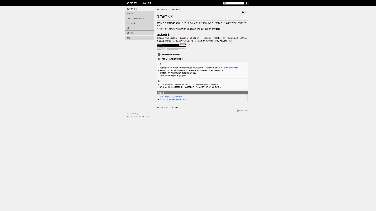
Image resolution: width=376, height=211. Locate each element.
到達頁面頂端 (243, 110)
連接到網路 (131, 23)
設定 (128, 28)
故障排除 (130, 33)
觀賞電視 (130, 13)
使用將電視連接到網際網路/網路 (173, 99)
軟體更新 (232, 68)
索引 (128, 38)
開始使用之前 (165, 9)
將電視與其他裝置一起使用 (136, 18)
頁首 (158, 9)
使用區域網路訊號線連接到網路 (171, 97)
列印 (245, 12)
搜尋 (246, 3)
